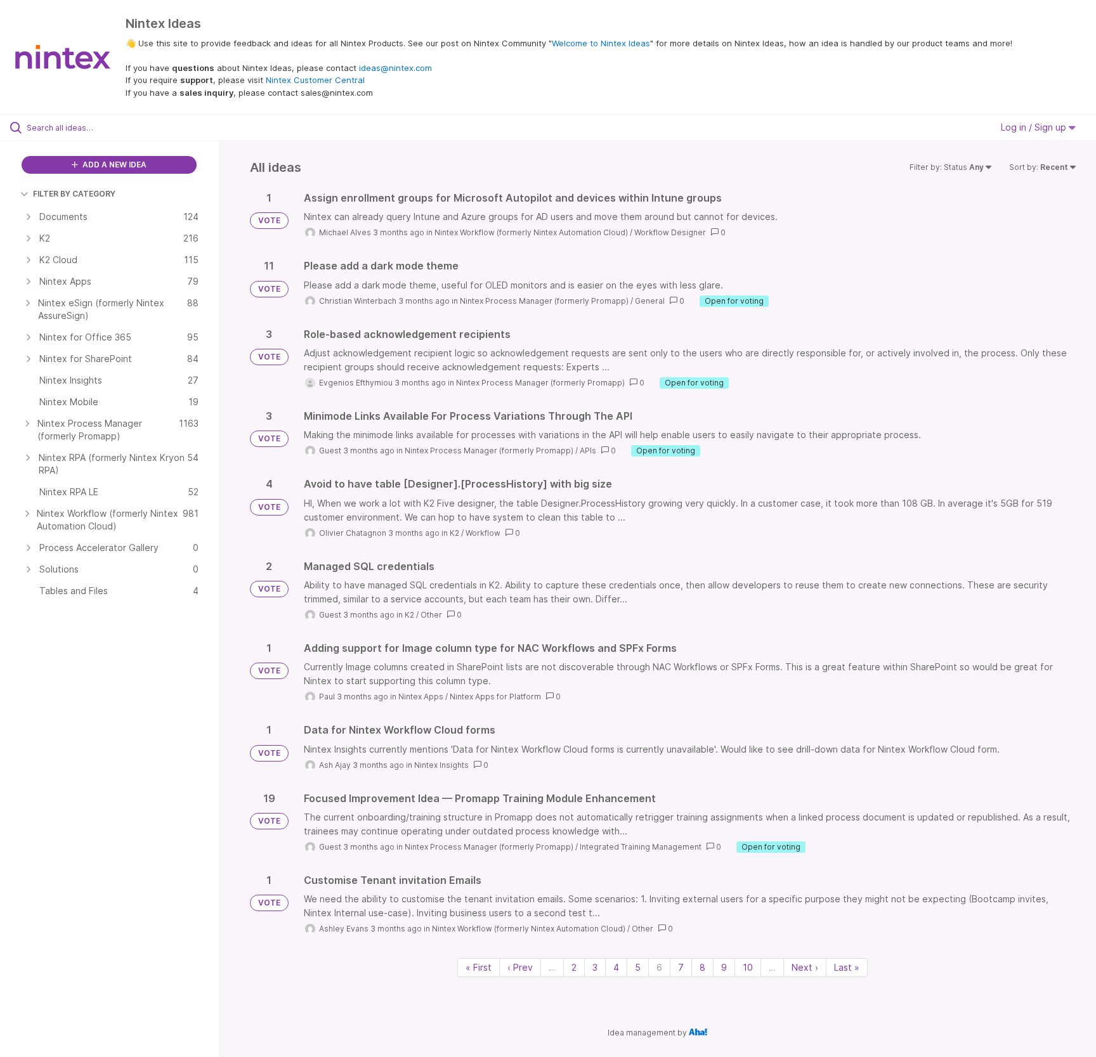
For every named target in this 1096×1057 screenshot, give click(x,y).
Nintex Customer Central (315, 80)
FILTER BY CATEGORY (74, 193)
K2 (454, 533)
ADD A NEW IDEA (114, 164)
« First (479, 967)
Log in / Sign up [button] (1035, 127)
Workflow (483, 533)
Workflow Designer (670, 232)
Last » (846, 967)
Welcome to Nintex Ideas (601, 43)
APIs (588, 450)
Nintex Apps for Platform (495, 696)
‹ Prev (520, 967)
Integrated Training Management (640, 847)
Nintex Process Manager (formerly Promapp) (544, 301)
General (650, 301)
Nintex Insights (441, 765)
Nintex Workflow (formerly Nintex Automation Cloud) (531, 232)
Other (431, 614)
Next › (805, 967)
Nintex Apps (420, 696)
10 (748, 967)
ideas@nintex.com (395, 68)
